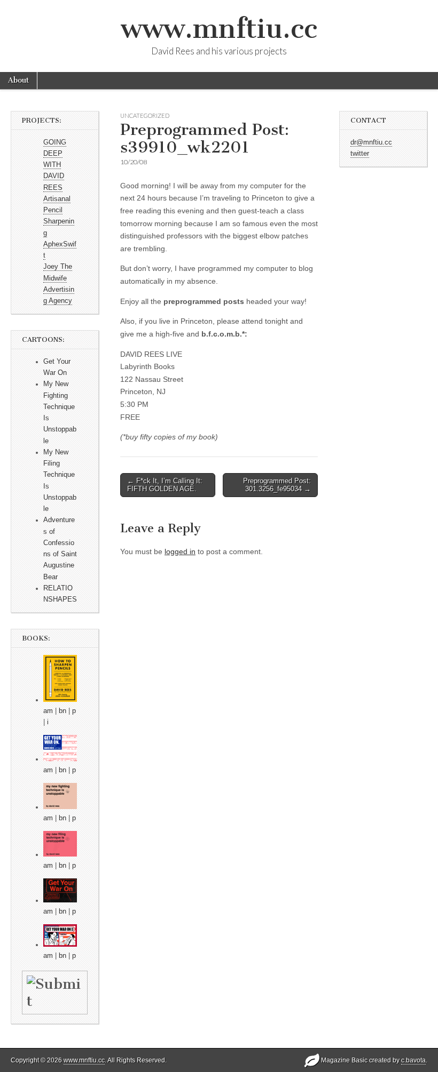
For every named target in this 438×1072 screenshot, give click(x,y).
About (18, 80)
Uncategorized (144, 115)
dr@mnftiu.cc (371, 142)
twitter (359, 153)
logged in (180, 551)
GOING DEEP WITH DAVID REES (54, 165)
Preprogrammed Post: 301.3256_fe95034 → (277, 485)
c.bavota (413, 1060)
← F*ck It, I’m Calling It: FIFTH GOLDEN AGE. (164, 485)
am (48, 711)
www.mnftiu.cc (219, 28)
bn (62, 711)
